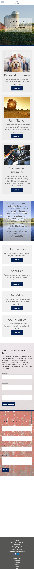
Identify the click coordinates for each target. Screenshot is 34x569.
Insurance (17, 566)
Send (5, 470)
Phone (3, 445)
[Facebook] (15, 554)
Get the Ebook (8, 404)
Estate (17, 564)
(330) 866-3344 (19, 543)
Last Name (5, 384)
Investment (17, 562)
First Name (5, 373)
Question (4, 455)
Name (3, 425)
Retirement (17, 560)
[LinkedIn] (18, 554)
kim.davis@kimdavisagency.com (17, 551)
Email (3, 394)
